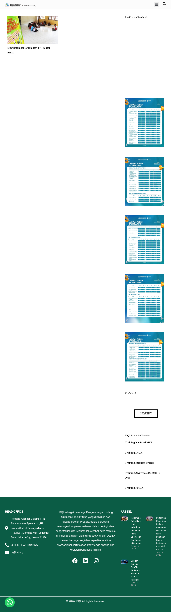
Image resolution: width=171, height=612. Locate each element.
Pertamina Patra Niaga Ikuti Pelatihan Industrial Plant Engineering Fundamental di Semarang (137, 530)
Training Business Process (139, 462)
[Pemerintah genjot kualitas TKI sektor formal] (32, 17)
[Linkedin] (85, 560)
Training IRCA (133, 452)
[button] (156, 4)
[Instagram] (96, 560)
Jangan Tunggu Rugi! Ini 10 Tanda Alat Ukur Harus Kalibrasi (135, 570)
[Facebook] (74, 560)
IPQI (78, 601)
